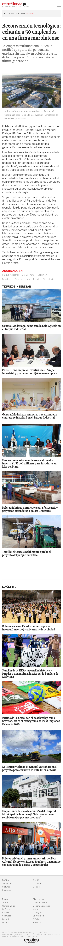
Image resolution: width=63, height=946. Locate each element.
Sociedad (30, 14)
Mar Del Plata (28, 275)
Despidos (7, 279)
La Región (42, 275)
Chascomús (38, 899)
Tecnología (48, 279)
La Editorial (38, 883)
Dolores (6, 899)
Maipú (35, 909)
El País (36, 919)
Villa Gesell (7, 916)
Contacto (37, 887)
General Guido (8, 906)
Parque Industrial (10, 275)
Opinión (36, 880)
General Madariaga (41, 906)
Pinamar (6, 913)
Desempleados (22, 279)
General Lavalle (40, 902)
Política (5, 880)
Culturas (6, 887)
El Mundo (37, 922)
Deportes (6, 890)
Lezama (5, 922)
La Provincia (38, 916)
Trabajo (36, 279)
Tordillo (5, 902)
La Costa (6, 909)
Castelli (5, 919)
